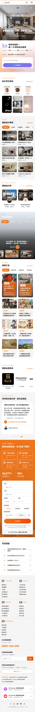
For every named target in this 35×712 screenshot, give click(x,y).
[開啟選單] (31, 2)
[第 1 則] (12, 436)
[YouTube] (17, 704)
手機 (5, 491)
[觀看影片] (5, 421)
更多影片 (30, 217)
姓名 (5, 483)
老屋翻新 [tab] (20, 127)
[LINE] (21, 704)
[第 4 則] (18, 436)
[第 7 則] (22, 436)
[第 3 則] (16, 436)
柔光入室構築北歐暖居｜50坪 (11, 174)
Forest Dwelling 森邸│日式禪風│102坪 (19, 422)
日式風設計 (5, 596)
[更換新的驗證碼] (29, 515)
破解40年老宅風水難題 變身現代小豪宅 (14, 158)
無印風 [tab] (27, 221)
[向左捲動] (20, 186)
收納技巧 (21, 608)
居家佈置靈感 (5, 611)
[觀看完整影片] (17, 237)
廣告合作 (16, 671)
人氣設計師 (22, 585)
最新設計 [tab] (5, 127)
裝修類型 (6, 505)
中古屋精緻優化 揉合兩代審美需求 (12, 142)
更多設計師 (29, 186)
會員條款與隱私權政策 (21, 526)
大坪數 (3, 589)
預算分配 (21, 613)
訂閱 (30, 659)
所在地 (6, 498)
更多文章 (29, 266)
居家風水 (21, 606)
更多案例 (29, 123)
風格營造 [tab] (21, 270)
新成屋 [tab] (27, 127)
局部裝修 (26, 508)
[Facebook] (11, 704)
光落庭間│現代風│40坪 (25, 158)
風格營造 (21, 611)
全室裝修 (17, 508)
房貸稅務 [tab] (29, 270)
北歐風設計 (5, 592)
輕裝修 (8, 508)
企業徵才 (4, 630)
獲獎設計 (4, 585)
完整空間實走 (5, 606)
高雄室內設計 (22, 594)
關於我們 (4, 625)
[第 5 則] (19, 436)
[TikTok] (24, 704)
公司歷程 (4, 627)
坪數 (19, 498)
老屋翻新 (4, 587)
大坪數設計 (5, 613)
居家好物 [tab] (13, 270)
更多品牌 (29, 368)
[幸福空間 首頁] (6, 2)
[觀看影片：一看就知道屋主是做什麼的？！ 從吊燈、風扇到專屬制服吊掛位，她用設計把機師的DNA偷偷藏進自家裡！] (22, 254)
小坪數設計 (5, 615)
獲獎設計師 (22, 587)
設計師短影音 (5, 608)
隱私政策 (4, 634)
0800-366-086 (10, 646)
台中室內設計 (22, 592)
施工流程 (21, 615)
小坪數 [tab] (20, 221)
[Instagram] (14, 704)
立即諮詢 (17, 521)
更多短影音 (29, 81)
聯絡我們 (4, 632)
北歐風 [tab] (13, 127)
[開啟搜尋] (27, 2)
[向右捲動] (24, 186)
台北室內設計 (22, 589)
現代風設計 (5, 594)
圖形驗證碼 (7, 511)
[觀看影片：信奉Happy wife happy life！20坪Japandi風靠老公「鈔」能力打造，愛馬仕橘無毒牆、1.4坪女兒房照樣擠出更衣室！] (7, 254)
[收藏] (15, 132)
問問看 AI (18, 65)
